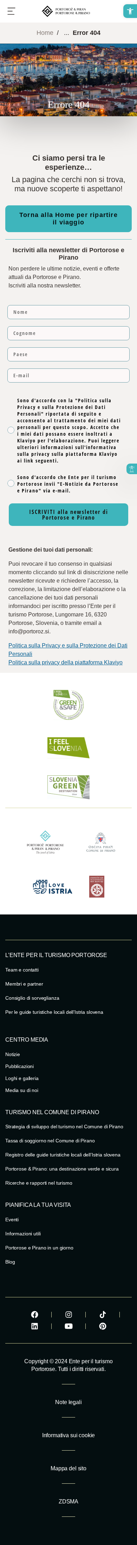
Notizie (12, 1054)
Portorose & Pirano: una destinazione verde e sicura (62, 1169)
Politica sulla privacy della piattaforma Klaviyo (65, 662)
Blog (10, 1262)
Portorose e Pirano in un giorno (39, 1248)
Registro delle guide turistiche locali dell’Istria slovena (62, 1155)
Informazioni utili (22, 1233)
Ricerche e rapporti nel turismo (38, 1183)
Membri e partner (24, 984)
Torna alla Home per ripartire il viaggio (68, 218)
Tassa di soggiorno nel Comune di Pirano (50, 1140)
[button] (130, 11)
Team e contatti (22, 970)
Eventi (12, 1219)
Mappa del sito (68, 1468)
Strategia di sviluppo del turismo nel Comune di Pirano (64, 1126)
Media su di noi (21, 1090)
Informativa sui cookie (68, 1435)
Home (45, 32)
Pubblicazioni (19, 1066)
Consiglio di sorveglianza (32, 998)
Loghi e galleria (22, 1078)
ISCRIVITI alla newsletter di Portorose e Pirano (68, 514)
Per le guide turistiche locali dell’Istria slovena (54, 1012)
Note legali (68, 1402)
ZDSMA (68, 1501)
